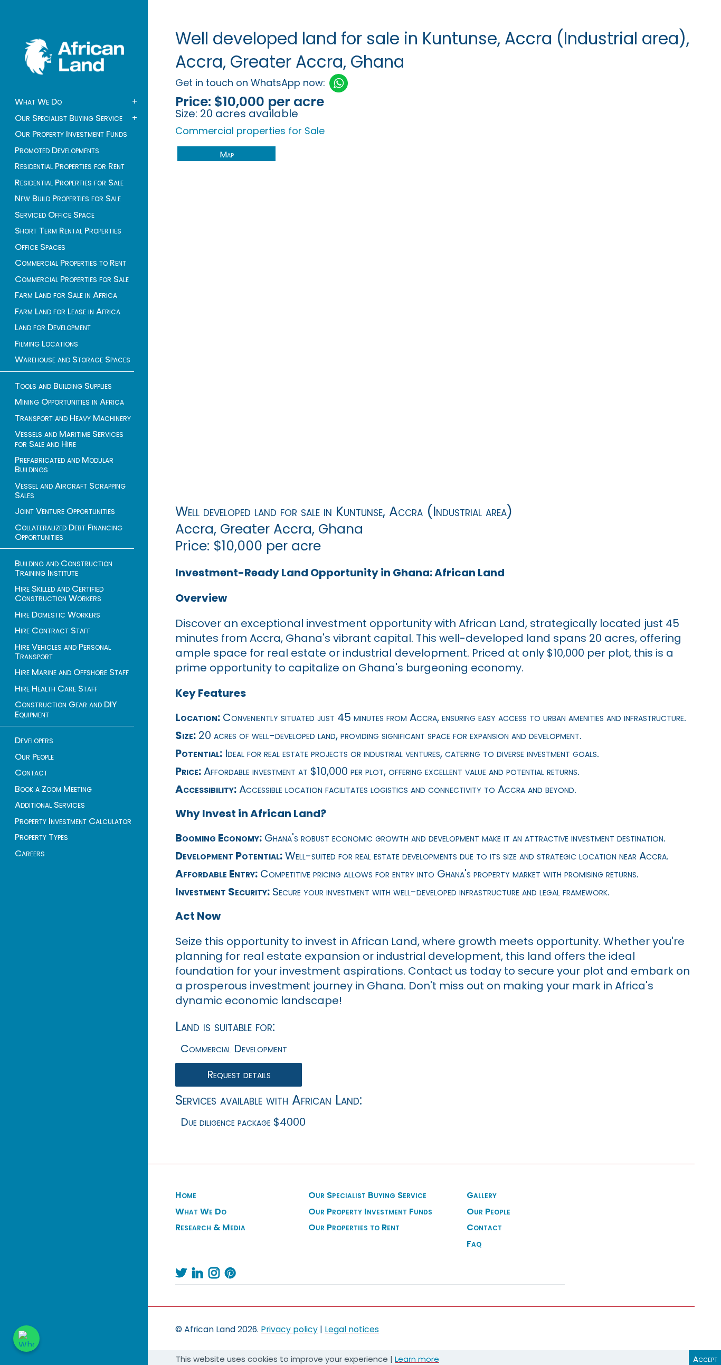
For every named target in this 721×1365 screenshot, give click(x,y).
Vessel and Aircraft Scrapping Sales (70, 490)
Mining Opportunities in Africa (69, 402)
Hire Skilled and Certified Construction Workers (59, 593)
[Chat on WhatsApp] (26, 1338)
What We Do (38, 102)
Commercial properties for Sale (250, 130)
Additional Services (50, 805)
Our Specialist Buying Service (68, 118)
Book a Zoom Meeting (53, 789)
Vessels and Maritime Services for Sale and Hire (69, 438)
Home (185, 1195)
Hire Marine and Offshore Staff (72, 672)
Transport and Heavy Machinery (73, 418)
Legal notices (352, 1329)
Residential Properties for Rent (70, 166)
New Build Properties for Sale (68, 198)
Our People (34, 757)
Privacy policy (289, 1329)
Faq (474, 1244)
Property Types (41, 837)
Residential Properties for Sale (69, 183)
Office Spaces (40, 247)
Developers (34, 740)
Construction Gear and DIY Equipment (66, 709)
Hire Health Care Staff (56, 689)
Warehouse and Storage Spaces (72, 359)
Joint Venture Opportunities (65, 511)
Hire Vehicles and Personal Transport (63, 651)
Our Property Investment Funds (71, 134)
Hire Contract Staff (52, 630)
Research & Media (210, 1227)
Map (227, 154)
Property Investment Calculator (73, 821)
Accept (705, 1358)
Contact (31, 773)
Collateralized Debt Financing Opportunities (68, 532)
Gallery (482, 1195)
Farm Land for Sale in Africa (66, 295)
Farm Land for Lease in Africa (67, 311)
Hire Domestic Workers (57, 615)
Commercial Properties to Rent (70, 263)
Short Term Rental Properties (68, 231)
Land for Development (53, 327)
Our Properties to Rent (354, 1227)
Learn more (417, 1358)
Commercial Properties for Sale (72, 279)
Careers (30, 853)
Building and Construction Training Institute (63, 568)
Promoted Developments (57, 150)
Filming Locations (46, 344)
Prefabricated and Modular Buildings (64, 464)
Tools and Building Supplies (63, 386)
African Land (74, 56)
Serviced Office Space (54, 215)
